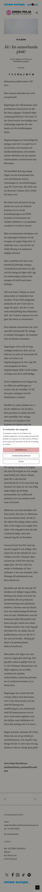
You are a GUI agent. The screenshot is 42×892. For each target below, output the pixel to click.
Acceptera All (21, 450)
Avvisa (21, 461)
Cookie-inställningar (21, 456)
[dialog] (21, 446)
